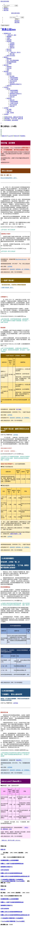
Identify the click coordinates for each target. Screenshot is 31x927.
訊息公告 (9, 68)
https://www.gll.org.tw (21, 259)
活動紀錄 (12, 47)
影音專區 (9, 41)
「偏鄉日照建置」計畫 (15, 533)
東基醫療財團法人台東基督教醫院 (10, 860)
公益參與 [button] (6, 108)
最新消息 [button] (6, 65)
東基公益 (12, 100)
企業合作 (9, 111)
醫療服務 (9, 58)
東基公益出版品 (11, 55)
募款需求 (9, 73)
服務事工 (12, 46)
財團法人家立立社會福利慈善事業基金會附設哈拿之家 (15, 876)
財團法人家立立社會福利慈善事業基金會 (11, 873)
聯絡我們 (6, 8)
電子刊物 (9, 50)
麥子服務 (18, 409)
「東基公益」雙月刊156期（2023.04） (11, 840)
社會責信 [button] (6, 87)
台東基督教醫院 (14, 77)
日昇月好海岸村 (5, 870)
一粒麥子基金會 (14, 79)
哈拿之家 (12, 82)
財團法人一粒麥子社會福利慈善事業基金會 (12, 863)
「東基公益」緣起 (11, 35)
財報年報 (9, 98)
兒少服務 (9, 63)
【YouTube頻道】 (20, 881)
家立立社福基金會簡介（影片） (9, 178)
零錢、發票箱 (10, 112)
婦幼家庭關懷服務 (11, 62)
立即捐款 (9, 266)
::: (4, 4)
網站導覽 (6, 10)
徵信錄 (8, 88)
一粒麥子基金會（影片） (7, 287)
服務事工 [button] (6, 57)
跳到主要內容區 (5, 1)
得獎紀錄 (9, 39)
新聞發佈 (9, 66)
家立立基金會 (13, 81)
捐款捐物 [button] (6, 71)
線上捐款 (12, 76)
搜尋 (16, 5)
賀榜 (8, 69)
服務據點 (9, 36)
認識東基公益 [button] (7, 33)
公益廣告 (12, 43)
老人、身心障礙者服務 (13, 60)
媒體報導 (12, 44)
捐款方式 (9, 74)
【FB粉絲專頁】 (19, 879)
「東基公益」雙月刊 (15, 52)
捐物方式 (9, 85)
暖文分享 (9, 49)
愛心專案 (9, 109)
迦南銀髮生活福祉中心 (16, 84)
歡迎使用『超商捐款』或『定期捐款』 (20, 269)
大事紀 (8, 38)
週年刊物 (12, 54)
